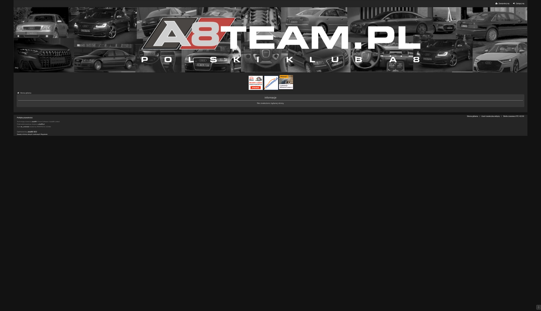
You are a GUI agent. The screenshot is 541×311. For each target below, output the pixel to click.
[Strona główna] (270, 40)
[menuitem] (28, 134)
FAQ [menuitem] (16, 68)
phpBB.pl (41, 124)
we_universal (25, 126)
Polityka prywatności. (25, 118)
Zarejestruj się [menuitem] (504, 4)
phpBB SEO (32, 132)
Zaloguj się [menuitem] (520, 4)
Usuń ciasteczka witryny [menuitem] (490, 116)
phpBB (34, 121)
